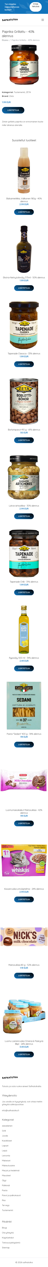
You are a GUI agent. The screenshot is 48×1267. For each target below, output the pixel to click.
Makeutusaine (8, 1165)
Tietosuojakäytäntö (11, 1242)
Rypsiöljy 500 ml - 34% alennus (24, 658)
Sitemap (6, 1247)
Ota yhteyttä (8, 1232)
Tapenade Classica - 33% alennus (24, 353)
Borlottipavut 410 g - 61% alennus (24, 429)
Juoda (5, 1135)
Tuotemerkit (19, 92)
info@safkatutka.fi (10, 1110)
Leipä (4, 1150)
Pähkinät (6, 1185)
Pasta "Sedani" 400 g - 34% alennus (24, 734)
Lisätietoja (13, 110)
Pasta (4, 1190)
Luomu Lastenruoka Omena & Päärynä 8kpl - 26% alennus (24, 1042)
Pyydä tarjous (35, 5)
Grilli (4, 1130)
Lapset (5, 1145)
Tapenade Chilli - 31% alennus (24, 581)
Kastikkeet (7, 1140)
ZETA (28, 92)
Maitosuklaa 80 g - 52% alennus (24, 965)
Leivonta (6, 1155)
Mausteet (6, 1175)
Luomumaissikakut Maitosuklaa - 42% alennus (24, 811)
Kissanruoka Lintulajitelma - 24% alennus (24, 889)
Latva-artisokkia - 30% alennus (24, 505)
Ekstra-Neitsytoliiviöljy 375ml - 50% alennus (24, 277)
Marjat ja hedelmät (10, 1170)
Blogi (4, 1227)
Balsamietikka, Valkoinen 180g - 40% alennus (24, 200)
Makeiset (6, 1160)
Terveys (5, 1205)
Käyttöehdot (8, 1237)
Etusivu (5, 40)
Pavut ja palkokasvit (11, 1195)
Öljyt (4, 1180)
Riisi (4, 1200)
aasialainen (7, 1125)
